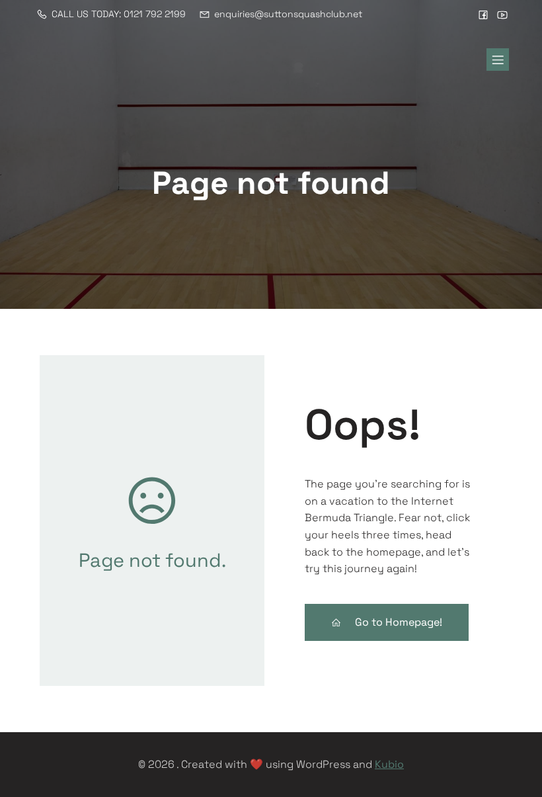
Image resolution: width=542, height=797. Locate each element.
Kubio (389, 764)
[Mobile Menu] (497, 59)
